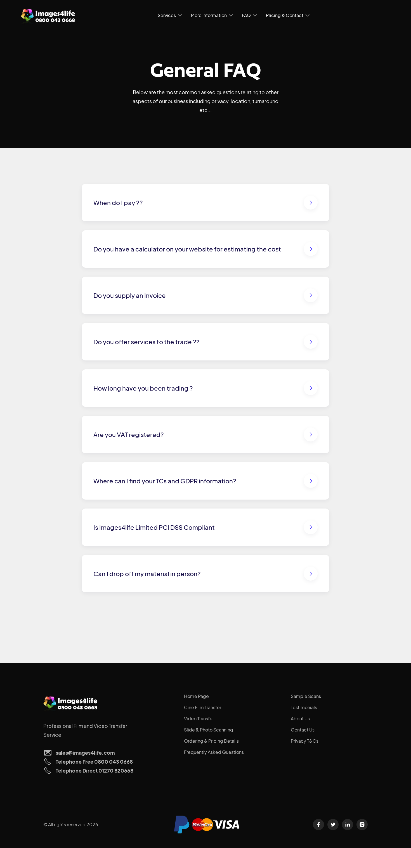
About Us (300, 718)
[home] (49, 15)
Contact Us (303, 730)
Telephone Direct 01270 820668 (94, 770)
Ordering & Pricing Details (211, 741)
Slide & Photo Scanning (208, 730)
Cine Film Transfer (202, 707)
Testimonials (304, 707)
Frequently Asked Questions (214, 752)
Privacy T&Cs (304, 741)
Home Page (196, 696)
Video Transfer (199, 718)
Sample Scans (306, 696)
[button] (169, 15)
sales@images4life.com (85, 752)
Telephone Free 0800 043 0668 (94, 761)
